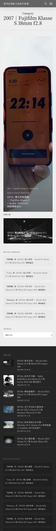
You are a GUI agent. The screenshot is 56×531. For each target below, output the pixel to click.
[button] (50, 3)
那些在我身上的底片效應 (16, 4)
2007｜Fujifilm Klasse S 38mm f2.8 (23, 188)
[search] (45, 4)
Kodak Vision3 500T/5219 (18, 193)
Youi (9, 272)
